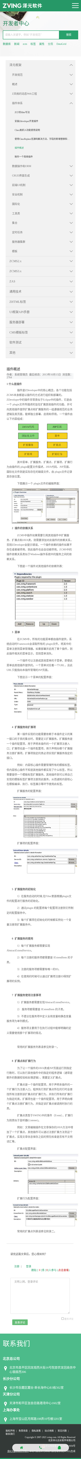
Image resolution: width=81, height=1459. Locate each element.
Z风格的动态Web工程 (24, 93)
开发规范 (17, 74)
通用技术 (15, 291)
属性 (41, 44)
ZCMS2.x (15, 261)
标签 (33, 44)
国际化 (16, 204)
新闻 (16, 44)
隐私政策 (36, 1430)
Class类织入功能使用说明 (27, 130)
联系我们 (10, 1434)
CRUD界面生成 (21, 175)
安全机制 (17, 194)
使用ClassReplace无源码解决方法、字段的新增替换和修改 (43, 139)
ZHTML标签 (17, 301)
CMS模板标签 (18, 332)
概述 (14, 84)
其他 (12, 352)
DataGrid (61, 44)
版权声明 (10, 1430)
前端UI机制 (18, 185)
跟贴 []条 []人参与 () (50, 1270)
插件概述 (19, 148)
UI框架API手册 (19, 312)
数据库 (7, 44)
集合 (14, 222)
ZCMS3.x (15, 271)
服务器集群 (18, 241)
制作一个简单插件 (24, 156)
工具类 (16, 213)
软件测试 (15, 342)
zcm (25, 44)
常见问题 (62, 1430)
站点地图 (49, 1430)
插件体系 (17, 103)
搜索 (68, 34)
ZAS (12, 281)
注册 (16, 1266)
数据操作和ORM (21, 166)
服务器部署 (16, 322)
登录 (28, 1266)
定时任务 (17, 232)
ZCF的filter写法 (22, 112)
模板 (14, 251)
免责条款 (23, 1430)
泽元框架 (15, 65)
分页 (50, 44)
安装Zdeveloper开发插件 (26, 121)
